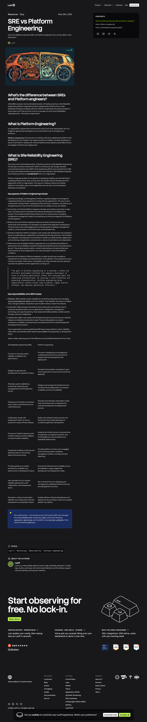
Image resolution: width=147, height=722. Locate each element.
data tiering (28, 520)
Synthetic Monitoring (73, 695)
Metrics (68, 686)
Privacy (98, 689)
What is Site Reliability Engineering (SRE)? (109, 27)
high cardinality (58, 520)
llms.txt (46, 698)
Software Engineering (53, 551)
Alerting (68, 705)
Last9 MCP (69, 708)
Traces (68, 689)
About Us (98, 679)
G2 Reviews (13, 649)
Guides (46, 692)
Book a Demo (100, 686)
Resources (13, 14)
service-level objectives (16, 301)
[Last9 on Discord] (9, 704)
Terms (97, 692)
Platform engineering (16, 138)
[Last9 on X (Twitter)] (17, 704)
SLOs (28, 301)
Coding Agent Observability (76, 702)
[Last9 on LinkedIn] (13, 704)
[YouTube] (109, 34)
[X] (114, 34)
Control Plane (70, 679)
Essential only (110, 715)
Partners (98, 682)
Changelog (48, 689)
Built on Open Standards (114, 630)
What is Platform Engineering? (105, 24)
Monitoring (21, 551)
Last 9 (11, 551)
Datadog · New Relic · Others (68, 630)
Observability (35, 551)
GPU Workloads (71, 698)
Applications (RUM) (73, 692)
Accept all (124, 715)
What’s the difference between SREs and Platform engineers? (115, 21)
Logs (67, 682)
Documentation (50, 695)
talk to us (31, 522)
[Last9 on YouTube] (21, 704)
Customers (48, 679)
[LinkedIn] (103, 34)
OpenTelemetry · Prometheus (22, 630)
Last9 (13, 43)
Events (46, 686)
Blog (22, 14)
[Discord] (98, 34)
